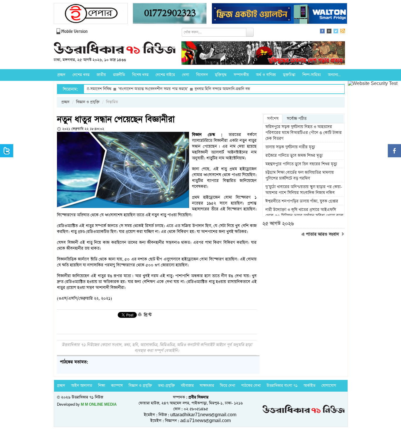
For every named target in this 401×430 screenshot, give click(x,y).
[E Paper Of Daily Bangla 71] (90, 14)
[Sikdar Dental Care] (169, 14)
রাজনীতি (119, 75)
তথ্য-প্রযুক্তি (166, 385)
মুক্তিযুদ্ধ (221, 75)
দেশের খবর (81, 75)
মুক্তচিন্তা (289, 75)
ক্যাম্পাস (117, 385)
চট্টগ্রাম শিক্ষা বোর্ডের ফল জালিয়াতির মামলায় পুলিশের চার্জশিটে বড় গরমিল (299, 175)
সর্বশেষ (273, 119)
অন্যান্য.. (334, 75)
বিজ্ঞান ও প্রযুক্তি (88, 102)
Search (250, 32)
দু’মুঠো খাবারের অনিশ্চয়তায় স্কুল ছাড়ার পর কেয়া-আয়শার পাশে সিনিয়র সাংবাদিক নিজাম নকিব (303, 190)
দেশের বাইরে (165, 75)
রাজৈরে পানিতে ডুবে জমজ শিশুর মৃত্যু (294, 155)
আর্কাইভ (310, 385)
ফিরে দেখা (227, 385)
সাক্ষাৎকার (207, 385)
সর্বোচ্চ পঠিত (296, 119)
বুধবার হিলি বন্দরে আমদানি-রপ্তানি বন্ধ (209, 89)
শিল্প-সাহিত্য (311, 75)
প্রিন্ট (147, 315)
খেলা (185, 75)
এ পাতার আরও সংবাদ (321, 234)
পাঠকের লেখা (251, 385)
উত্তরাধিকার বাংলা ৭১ (282, 385)
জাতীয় (101, 75)
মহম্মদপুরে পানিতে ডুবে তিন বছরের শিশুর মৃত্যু (301, 164)
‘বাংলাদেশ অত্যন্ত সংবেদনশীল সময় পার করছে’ (139, 89)
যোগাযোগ (328, 385)
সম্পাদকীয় (241, 75)
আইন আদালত (81, 385)
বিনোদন (202, 75)
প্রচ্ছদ (61, 75)
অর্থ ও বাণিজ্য (266, 75)
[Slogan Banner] (263, 54)
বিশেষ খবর (140, 75)
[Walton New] (279, 14)
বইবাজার (187, 385)
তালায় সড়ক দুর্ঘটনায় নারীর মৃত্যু (290, 147)
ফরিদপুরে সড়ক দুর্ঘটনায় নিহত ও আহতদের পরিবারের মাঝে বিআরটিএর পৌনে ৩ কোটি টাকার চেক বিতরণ (303, 132)
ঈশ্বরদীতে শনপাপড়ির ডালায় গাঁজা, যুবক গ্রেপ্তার (301, 201)
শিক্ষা (101, 385)
